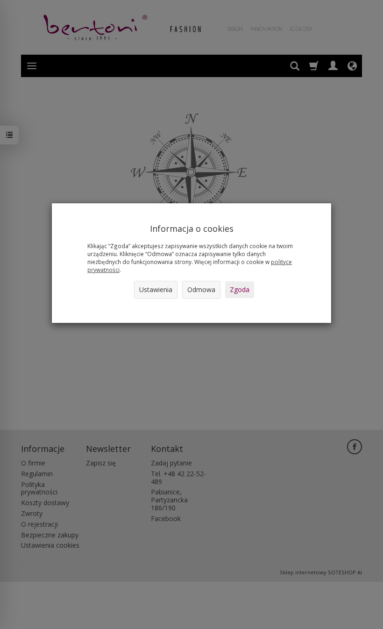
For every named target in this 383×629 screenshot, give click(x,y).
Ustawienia (155, 289)
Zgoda (239, 289)
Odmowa (201, 289)
